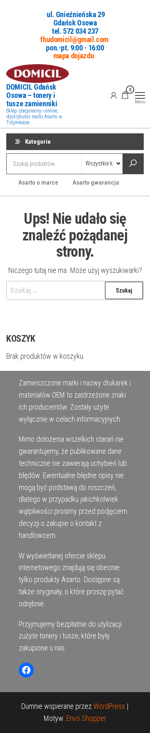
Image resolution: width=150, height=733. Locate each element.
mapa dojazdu (73, 55)
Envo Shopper (86, 718)
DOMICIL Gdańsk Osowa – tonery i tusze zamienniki (31, 95)
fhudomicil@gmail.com (74, 39)
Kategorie (38, 141)
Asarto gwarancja (95, 182)
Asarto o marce (38, 182)
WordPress (109, 706)
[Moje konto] (113, 95)
